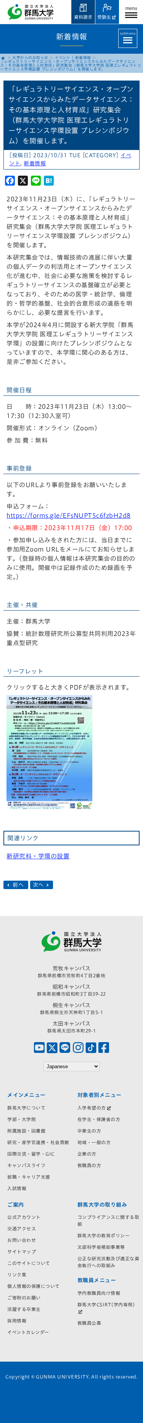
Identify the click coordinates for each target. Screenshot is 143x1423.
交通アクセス (21, 1228)
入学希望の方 (91, 1107)
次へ (39, 885)
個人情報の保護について (33, 1286)
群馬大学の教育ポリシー (103, 1235)
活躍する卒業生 (24, 1309)
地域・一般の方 (94, 1142)
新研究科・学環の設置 (37, 856)
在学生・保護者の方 (99, 1119)
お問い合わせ (21, 1240)
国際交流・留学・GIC (31, 1153)
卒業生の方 (89, 1130)
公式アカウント (24, 1217)
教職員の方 (89, 1165)
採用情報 (16, 1320)
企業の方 (86, 1153)
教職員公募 (89, 1323)
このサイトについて (28, 1263)
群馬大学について (26, 1107)
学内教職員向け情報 (99, 1293)
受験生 (104, 17)
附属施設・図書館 (26, 1130)
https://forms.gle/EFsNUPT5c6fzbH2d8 (68, 515)
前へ (18, 885)
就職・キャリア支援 (28, 1176)
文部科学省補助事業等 (101, 1247)
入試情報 (16, 1188)
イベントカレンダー (28, 1332)
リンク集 (16, 1274)
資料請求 (83, 17)
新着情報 (83, 57)
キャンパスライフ (26, 1165)
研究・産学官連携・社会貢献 (38, 1142)
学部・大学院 (21, 1119)
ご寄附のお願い (24, 1297)
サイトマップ (21, 1251)
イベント (62, 57)
